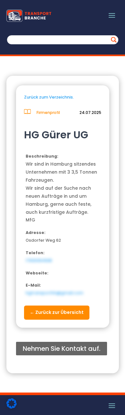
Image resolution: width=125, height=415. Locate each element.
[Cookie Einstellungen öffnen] (11, 407)
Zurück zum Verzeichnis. (49, 97)
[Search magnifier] (113, 39)
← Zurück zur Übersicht (57, 312)
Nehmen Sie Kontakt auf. (61, 348)
